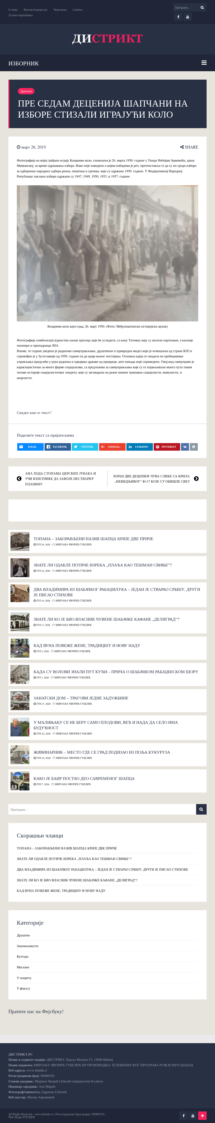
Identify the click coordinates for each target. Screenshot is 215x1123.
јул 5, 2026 (42, 651)
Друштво (26, 91)
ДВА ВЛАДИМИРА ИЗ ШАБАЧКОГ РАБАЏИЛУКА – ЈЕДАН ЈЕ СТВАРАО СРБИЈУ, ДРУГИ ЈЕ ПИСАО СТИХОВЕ (117, 592)
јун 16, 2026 (43, 758)
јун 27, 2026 (43, 703)
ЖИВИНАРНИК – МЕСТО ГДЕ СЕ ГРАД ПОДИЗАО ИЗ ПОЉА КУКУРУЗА (102, 752)
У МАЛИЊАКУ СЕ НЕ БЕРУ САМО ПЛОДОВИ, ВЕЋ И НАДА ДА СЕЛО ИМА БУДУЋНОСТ (106, 725)
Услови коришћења (20, 15)
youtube (188, 17)
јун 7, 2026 (42, 784)
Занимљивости (27, 946)
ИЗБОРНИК (23, 63)
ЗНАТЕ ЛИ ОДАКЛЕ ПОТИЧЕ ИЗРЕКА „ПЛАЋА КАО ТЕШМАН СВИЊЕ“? (103, 565)
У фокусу (23, 988)
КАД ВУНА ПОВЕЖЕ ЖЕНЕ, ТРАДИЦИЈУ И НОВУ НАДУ (87, 645)
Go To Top (202, 1115)
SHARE (191, 147)
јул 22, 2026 (43, 570)
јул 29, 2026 (43, 544)
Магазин (23, 967)
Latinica (78, 10)
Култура (22, 956)
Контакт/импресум (35, 10)
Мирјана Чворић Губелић (73, 544)
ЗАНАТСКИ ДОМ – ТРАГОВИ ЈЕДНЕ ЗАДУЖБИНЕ (81, 698)
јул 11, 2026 (43, 625)
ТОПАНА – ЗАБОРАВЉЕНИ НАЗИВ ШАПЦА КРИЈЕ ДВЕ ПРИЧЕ (93, 538)
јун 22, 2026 (43, 733)
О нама (12, 10)
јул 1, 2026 (42, 677)
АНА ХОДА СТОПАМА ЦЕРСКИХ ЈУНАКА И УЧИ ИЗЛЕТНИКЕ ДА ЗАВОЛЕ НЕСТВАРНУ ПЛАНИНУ (60, 478)
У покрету (24, 978)
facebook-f (178, 17)
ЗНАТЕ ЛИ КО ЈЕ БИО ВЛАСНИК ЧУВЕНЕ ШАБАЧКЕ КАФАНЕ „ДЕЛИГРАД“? (106, 619)
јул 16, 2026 (43, 600)
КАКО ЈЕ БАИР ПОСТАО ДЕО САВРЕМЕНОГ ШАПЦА (84, 778)
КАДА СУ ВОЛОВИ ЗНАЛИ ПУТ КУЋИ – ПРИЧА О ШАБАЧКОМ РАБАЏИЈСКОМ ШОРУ (116, 671)
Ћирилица (60, 10)
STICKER (28, 1117)
